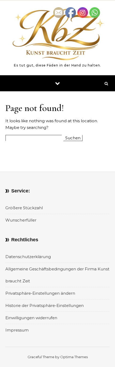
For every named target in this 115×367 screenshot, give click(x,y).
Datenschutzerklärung (28, 256)
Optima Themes (74, 357)
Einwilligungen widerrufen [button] (31, 317)
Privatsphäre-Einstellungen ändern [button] (40, 293)
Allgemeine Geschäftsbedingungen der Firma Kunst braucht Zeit (57, 274)
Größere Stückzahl (24, 207)
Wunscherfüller (20, 220)
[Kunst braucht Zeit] (57, 35)
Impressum (17, 330)
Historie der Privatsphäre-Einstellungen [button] (44, 305)
